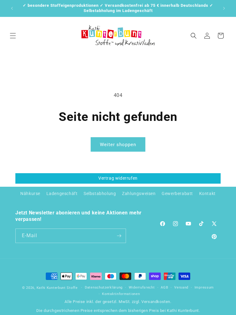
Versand (181, 287)
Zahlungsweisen (138, 193)
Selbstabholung (100, 193)
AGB (164, 287)
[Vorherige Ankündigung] (12, 8)
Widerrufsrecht (142, 287)
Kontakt (207, 193)
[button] (13, 35)
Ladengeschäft (62, 193)
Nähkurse (30, 193)
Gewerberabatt (177, 193)
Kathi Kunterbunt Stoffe (58, 288)
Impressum (204, 287)
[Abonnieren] (119, 236)
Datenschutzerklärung (104, 287)
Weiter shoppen (118, 144)
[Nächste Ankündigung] (224, 8)
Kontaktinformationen (121, 294)
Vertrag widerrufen (118, 178)
